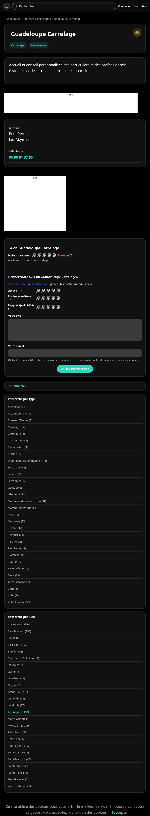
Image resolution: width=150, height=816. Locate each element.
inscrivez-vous (41, 284)
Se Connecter (17, 386)
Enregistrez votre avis (75, 368)
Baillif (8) (13, 638)
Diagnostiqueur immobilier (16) (27, 460)
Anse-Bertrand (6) (18, 624)
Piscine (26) (15, 541)
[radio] (38, 290)
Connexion (124, 6)
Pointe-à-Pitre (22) (19, 745)
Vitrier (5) (13, 588)
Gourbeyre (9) (16, 678)
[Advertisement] (71, 105)
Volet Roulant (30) (19, 602)
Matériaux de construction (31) (27, 501)
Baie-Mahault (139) (19, 631)
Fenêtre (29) (15, 474)
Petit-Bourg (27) (17, 732)
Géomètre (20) (16, 494)
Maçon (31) (14, 514)
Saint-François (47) (19, 759)
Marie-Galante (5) (18, 719)
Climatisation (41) (18, 447)
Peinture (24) (16, 535)
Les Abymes (38, 45)
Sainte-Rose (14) (18, 772)
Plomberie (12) (17, 548)
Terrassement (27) (19, 582)
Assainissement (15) (20, 413)
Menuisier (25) (16, 521)
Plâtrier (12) (15, 561)
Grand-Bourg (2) (18, 692)
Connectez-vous (18, 284)
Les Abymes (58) (18, 712)
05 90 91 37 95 (21, 157)
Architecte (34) (16, 406)
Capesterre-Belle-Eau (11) (23, 658)
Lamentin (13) (16, 698)
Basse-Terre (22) (17, 644)
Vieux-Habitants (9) (19, 786)
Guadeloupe (12, 18)
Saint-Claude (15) (18, 752)
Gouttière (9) (15, 487)
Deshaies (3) (15, 665)
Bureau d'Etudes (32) (20, 420)
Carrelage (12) (16, 427)
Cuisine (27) (15, 454)
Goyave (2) (14, 685)
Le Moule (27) (16, 705)
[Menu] (6, 6)
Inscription (140, 6)
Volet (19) (13, 595)
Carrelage (43, 18)
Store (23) (14, 575)
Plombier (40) (16, 555)
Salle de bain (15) (18, 568)
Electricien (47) (17, 467)
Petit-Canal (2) (16, 739)
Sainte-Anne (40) (18, 766)
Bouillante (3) (16, 651)
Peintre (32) (15, 528)
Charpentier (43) (18, 440)
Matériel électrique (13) (22, 508)
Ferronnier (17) (17, 481)
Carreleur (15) (16, 433)
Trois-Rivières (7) (18, 779)
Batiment (28, 18)
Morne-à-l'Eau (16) (19, 725)
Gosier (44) (14, 671)
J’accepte (119, 812)
